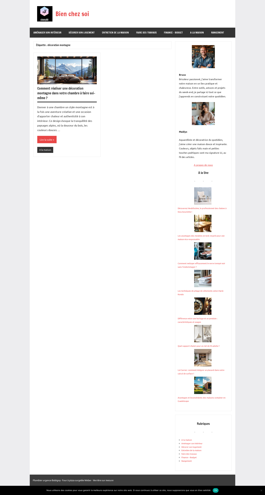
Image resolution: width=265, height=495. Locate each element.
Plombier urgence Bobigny (47, 480)
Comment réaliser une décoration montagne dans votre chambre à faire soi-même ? (66, 93)
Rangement (217, 32)
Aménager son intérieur (47, 32)
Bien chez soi (72, 13)
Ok (215, 490)
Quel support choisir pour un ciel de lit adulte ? (198, 346)
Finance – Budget (173, 32)
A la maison (197, 32)
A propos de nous (203, 164)
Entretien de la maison (115, 32)
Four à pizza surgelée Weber (76, 480)
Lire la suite (46, 139)
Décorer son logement (82, 32)
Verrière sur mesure (103, 480)
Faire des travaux (146, 32)
